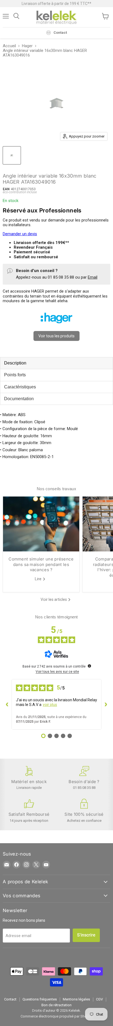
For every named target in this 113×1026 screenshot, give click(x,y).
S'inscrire (86, 935)
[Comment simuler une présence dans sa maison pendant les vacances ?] (41, 524)
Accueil (9, 46)
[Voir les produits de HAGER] (56, 325)
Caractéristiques (20, 387)
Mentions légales (76, 999)
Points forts (15, 374)
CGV (99, 999)
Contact (10, 999)
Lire (39, 578)
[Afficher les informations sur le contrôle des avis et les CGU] (89, 666)
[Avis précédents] (7, 704)
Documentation (19, 398)
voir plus (50, 704)
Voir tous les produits (56, 336)
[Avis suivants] (106, 704)
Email (92, 277)
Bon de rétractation (56, 1005)
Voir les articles (54, 599)
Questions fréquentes (39, 999)
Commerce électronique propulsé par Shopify (57, 1016)
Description (15, 363)
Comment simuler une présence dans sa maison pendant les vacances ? (41, 564)
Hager (27, 46)
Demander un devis (20, 233)
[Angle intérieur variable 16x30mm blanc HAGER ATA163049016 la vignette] (12, 155)
